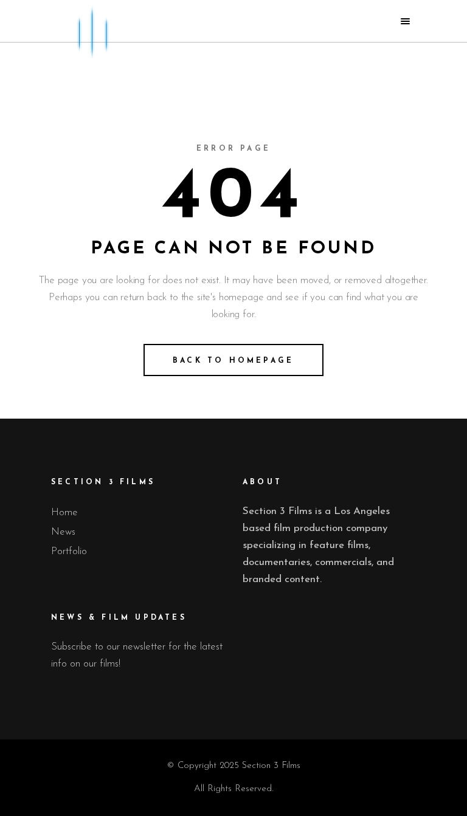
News (63, 532)
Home (64, 512)
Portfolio (69, 551)
